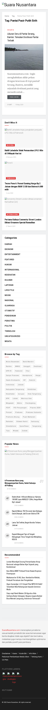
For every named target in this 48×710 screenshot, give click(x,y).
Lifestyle (9, 290)
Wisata (10, 30)
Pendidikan (10, 316)
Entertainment (12, 254)
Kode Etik (23, 653)
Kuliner (8, 280)
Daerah (8, 244)
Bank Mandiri (28, 362)
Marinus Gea (26, 398)
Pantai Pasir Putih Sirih (25, 16)
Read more (14, 97)
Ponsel (9, 412)
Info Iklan (32, 653)
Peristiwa (10, 321)
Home (7, 16)
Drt (10, 104)
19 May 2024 (19, 104)
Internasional (12, 214)
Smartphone (11, 426)
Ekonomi (9, 249)
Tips (8, 431)
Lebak (15, 398)
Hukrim (32, 380)
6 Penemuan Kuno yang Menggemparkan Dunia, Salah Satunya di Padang (20, 483)
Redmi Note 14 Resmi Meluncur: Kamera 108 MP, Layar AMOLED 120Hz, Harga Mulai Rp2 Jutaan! (27, 499)
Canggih (26, 366)
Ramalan (9, 421)
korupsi (21, 394)
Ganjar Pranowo (12, 375)
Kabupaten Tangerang (15, 389)
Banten (9, 366)
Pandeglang (30, 403)
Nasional (10, 145)
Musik (8, 295)
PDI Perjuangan (20, 408)
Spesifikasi (24, 426)
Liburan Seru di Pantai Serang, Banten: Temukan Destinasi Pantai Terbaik (22, 37)
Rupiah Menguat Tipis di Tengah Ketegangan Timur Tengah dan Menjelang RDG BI (26, 536)
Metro (19, 403)
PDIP (8, 408)
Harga (38, 375)
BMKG (17, 366)
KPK (7, 398)
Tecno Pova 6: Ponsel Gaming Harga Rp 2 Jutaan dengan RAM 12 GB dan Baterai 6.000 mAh (24, 186)
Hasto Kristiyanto (13, 380)
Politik (8, 326)
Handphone (27, 375)
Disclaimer (6, 653)
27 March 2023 (10, 226)
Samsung (35, 421)
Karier (15, 653)
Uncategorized (12, 336)
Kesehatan (10, 275)
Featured (9, 259)
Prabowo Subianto (33, 412)
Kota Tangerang (34, 394)
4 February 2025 (11, 157)
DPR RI (9, 371)
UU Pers (5, 660)
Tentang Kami (36, 657)
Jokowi (21, 385)
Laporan (9, 285)
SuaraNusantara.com (11, 630)
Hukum (8, 265)
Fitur (28, 371)
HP (24, 380)
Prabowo (19, 412)
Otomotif (10, 311)
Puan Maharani (29, 417)
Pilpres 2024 (35, 408)
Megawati (10, 403)
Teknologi (11, 178)
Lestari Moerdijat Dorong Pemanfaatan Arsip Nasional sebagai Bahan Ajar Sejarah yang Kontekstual (23, 564)
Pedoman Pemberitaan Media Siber (15, 657)
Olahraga (10, 305)
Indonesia (10, 385)
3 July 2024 (9, 193)
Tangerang (36, 426)
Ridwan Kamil (22, 421)
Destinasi (37, 366)
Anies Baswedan (12, 362)
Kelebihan (32, 389)
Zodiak (24, 431)
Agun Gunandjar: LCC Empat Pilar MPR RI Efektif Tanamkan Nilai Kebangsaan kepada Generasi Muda (24, 586)
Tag (13, 16)
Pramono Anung (12, 417)
